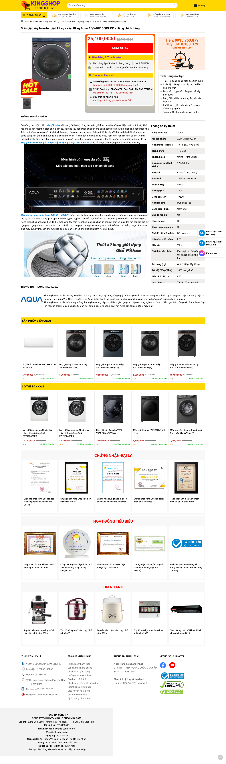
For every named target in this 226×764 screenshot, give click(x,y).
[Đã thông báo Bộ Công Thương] (172, 679)
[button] (220, 758)
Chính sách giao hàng (79, 671)
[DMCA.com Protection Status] (171, 693)
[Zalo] (181, 60)
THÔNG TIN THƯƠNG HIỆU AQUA (39, 286)
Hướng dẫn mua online (79, 675)
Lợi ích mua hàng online (80, 667)
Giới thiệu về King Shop (79, 687)
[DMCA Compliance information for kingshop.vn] (172, 687)
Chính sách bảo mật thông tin (83, 683)
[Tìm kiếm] (174, 5)
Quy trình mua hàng (77, 694)
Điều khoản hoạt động (79, 690)
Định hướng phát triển (79, 698)
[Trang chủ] (41, 5)
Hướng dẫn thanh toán (79, 664)
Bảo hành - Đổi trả (77, 679)
